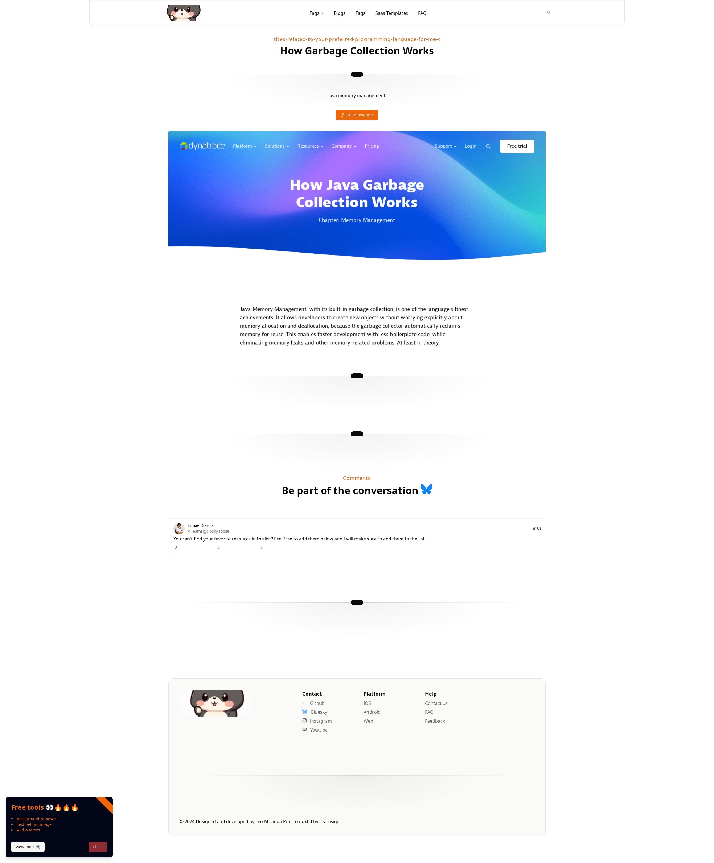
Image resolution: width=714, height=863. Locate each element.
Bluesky (318, 712)
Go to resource (360, 114)
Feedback (435, 721)
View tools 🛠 (28, 846)
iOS (367, 703)
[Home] (182, 13)
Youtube (318, 730)
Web (368, 721)
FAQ (422, 13)
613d (537, 529)
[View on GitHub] (549, 13)
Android (372, 712)
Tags (314, 13)
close (98, 846)
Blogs (340, 13)
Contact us (436, 703)
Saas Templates (391, 13)
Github (317, 703)
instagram (320, 721)
